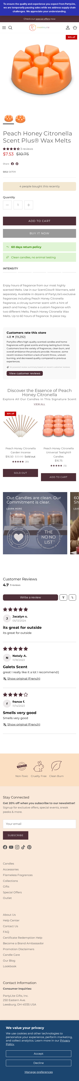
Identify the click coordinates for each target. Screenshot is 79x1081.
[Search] (12, 28)
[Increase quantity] (28, 205)
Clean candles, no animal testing (33, 257)
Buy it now (40, 233)
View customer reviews (24, 373)
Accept (38, 1053)
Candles (8, 863)
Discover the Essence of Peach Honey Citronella (39, 392)
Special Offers (12, 892)
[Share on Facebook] (12, 163)
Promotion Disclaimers (18, 949)
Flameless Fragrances (18, 875)
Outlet (7, 898)
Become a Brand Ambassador (23, 943)
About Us (9, 914)
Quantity (9, 197)
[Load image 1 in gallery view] (39, 72)
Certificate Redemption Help (22, 937)
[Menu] (4, 28)
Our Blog (9, 960)
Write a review (30, 597)
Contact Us (10, 926)
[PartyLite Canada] (39, 27)
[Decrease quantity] (7, 205)
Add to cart (39, 221)
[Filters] (63, 597)
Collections (10, 881)
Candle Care (11, 954)
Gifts (6, 886)
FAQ (6, 932)
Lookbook (9, 966)
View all (39, 404)
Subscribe (16, 835)
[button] (11, 149)
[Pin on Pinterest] (17, 163)
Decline (38, 1063)
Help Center (11, 920)
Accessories (11, 869)
